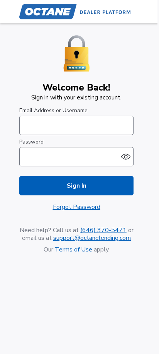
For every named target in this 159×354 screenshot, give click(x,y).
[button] (125, 157)
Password (31, 142)
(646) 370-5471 (103, 230)
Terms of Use (73, 249)
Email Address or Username (53, 111)
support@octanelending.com (92, 238)
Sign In (76, 185)
